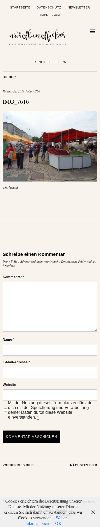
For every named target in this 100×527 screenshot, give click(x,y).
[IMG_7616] (50, 180)
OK (58, 523)
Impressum (50, 14)
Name (8, 340)
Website (9, 385)
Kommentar (13, 277)
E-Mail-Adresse (16, 362)
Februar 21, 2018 (14, 91)
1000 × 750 (32, 91)
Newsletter (79, 7)
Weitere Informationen (47, 520)
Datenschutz (49, 7)
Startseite (20, 7)
